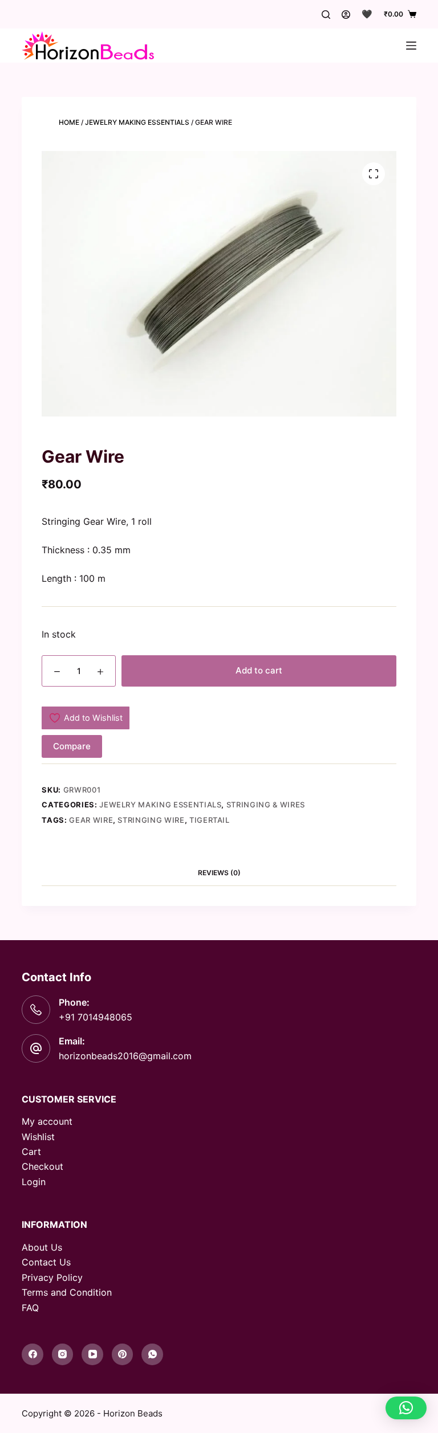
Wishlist (38, 1136)
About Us (42, 1247)
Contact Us (46, 1262)
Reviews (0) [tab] (219, 872)
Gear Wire (91, 819)
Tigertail (209, 819)
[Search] (326, 14)
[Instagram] (63, 1354)
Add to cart (259, 670)
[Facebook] (32, 1354)
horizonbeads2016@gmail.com (125, 1056)
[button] (406, 1408)
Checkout (42, 1166)
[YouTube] (92, 1354)
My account (47, 1121)
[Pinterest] (122, 1354)
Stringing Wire (150, 819)
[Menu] (411, 45)
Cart (31, 1151)
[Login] (346, 14)
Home (69, 122)
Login (34, 1181)
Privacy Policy (52, 1277)
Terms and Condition (67, 1292)
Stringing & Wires (265, 804)
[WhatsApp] (152, 1354)
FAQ (30, 1307)
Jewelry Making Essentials (137, 122)
